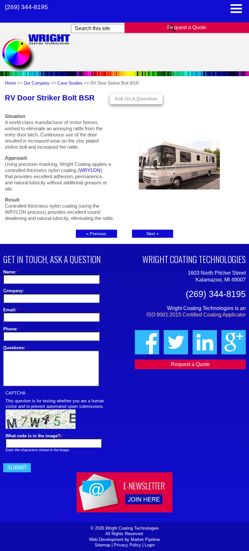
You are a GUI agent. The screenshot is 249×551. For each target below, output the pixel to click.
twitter (176, 342)
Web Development (106, 539)
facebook (147, 342)
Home (10, 83)
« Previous (96, 233)
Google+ (233, 342)
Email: (11, 309)
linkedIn (205, 342)
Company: (13, 290)
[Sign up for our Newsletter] (124, 383)
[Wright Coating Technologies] (43, 53)
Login (150, 545)
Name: (11, 272)
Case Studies (70, 83)
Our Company (37, 83)
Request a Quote (186, 27)
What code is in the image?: (35, 435)
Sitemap (102, 545)
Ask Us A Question (136, 98)
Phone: (11, 329)
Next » (153, 233)
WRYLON (90, 170)
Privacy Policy (127, 545)
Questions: (15, 347)
